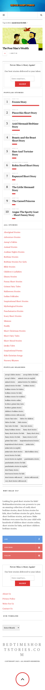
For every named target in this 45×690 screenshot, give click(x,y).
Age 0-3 (15, 109)
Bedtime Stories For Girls (15, 261)
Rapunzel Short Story (24, 176)
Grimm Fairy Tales (12, 286)
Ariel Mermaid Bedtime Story (25, 125)
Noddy (7, 326)
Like (6, 539)
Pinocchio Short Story (24, 112)
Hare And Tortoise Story (22, 153)
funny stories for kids (12, 437)
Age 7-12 (14, 53)
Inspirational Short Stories (16, 301)
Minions (7, 321)
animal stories (10, 382)
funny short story (33, 433)
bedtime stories (29, 385)
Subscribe (8, 547)
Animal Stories (10, 247)
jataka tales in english (12, 448)
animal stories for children (27, 382)
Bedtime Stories (11, 256)
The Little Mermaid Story (23, 189)
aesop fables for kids (30, 374)
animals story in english (26, 378)
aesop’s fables (10, 378)
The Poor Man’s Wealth (15, 48)
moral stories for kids (12, 455)
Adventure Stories (20, 162)
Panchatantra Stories (13, 311)
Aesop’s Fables (10, 242)
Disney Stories (10, 276)
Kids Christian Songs (13, 355)
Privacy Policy (8, 598)
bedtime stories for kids (13, 393)
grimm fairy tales (11, 440)
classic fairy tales (11, 418)
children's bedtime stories (14, 411)
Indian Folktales (11, 296)
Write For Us (8, 603)
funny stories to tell (30, 437)
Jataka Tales (9, 345)
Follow (7, 555)
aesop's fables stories (12, 374)
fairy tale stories (26, 426)
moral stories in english (13, 459)
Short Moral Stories (13, 340)
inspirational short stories (14, 444)
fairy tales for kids (11, 426)
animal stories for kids (13, 385)
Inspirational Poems (13, 350)
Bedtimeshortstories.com (22, 649)
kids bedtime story (31, 451)
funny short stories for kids (14, 433)
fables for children (26, 418)
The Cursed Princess (23, 201)
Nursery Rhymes (11, 360)
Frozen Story (19, 101)
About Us (6, 593)
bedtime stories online (13, 400)
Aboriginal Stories (12, 232)
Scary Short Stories (12, 316)
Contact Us (7, 608)
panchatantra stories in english (16, 466)
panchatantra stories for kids (15, 462)
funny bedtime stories (12, 429)
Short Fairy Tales (11, 335)
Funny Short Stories (13, 281)
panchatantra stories (31, 459)
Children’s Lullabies (13, 271)
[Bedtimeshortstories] (22, 5)
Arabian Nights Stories (14, 252)
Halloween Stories (12, 291)
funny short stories (30, 429)
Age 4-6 (15, 120)
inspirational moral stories (29, 440)
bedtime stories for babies (14, 389)
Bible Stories (9, 266)
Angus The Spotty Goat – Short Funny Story (25, 213)
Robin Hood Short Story (25, 165)
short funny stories (11, 470)
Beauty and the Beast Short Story (24, 139)
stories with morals (31, 477)
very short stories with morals (15, 481)
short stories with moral (13, 477)
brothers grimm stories (13, 407)
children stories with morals (15, 415)
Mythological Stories (13, 306)
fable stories (22, 422)
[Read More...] (5, 53)
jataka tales (30, 444)
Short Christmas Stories (15, 330)
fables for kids (10, 422)
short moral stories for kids (14, 473)
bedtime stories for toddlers (15, 396)
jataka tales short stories (13, 451)
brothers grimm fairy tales (14, 404)
